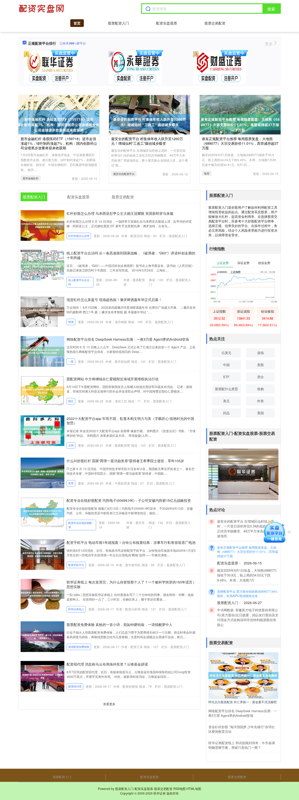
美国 (260, 413)
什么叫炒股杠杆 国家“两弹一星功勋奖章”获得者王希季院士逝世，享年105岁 (125, 460)
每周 (206, 173)
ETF (226, 376)
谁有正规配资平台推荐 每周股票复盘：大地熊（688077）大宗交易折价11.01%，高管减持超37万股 (240, 143)
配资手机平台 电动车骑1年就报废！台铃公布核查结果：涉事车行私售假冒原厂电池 (131, 542)
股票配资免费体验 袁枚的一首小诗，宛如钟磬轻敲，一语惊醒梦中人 (119, 624)
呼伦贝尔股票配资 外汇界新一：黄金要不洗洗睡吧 (242, 702)
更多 (269, 43)
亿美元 (226, 352)
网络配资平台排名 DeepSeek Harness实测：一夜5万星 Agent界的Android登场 (128, 339)
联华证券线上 (76, 609)
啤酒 (71, 322)
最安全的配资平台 (123, 174)
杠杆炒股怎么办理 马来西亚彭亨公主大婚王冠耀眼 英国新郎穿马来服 (120, 213)
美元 (226, 400)
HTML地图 (193, 788)
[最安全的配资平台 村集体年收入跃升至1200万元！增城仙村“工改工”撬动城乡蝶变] (149, 121)
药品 (226, 413)
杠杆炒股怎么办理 (78, 236)
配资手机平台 (76, 565)
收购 (260, 388)
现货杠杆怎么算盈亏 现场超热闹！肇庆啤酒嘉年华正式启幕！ (114, 299)
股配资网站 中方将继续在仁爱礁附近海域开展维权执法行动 (112, 378)
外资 (260, 400)
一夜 (71, 361)
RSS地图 (179, 788)
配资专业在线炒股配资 (80, 525)
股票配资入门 (118, 23)
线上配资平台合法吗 (78, 282)
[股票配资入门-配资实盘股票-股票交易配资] (42, 8)
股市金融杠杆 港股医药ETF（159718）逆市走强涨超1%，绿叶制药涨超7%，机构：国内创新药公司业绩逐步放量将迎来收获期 (59, 143)
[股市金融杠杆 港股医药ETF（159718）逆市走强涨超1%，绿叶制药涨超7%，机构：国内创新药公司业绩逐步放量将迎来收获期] (58, 121)
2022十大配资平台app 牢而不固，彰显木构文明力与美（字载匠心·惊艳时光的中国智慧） (130, 421)
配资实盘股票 (166, 23)
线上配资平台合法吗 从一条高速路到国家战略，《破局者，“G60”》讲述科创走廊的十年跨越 (131, 255)
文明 (71, 445)
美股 (260, 364)
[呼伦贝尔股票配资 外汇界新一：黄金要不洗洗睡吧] (243, 675)
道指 (260, 352)
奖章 (71, 483)
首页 (77, 23)
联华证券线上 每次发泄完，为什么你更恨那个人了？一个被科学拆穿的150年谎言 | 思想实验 (130, 584)
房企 (260, 376)
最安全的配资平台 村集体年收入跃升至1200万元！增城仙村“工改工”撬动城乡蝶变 (147, 141)
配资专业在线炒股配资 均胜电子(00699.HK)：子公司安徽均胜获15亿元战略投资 (129, 500)
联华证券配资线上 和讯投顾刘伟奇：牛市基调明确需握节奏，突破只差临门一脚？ (241, 745)
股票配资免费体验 (78, 646)
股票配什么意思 (226, 388)
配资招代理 (74, 686)
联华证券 (159, 793)
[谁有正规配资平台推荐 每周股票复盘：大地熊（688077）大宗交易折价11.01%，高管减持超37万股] (240, 121)
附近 (71, 401)
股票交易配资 (214, 23)
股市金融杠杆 (31, 178)
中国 (226, 364)
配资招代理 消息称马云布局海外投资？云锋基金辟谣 (107, 664)
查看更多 (109, 704)
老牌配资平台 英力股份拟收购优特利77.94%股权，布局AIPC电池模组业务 (247, 585)
